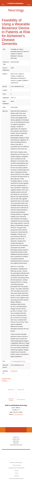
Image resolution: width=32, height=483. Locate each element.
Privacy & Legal (16, 465)
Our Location (2, 429)
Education (16, 441)
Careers (16, 470)
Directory (16, 476)
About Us (16, 437)
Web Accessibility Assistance (16, 478)
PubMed (4, 381)
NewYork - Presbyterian (16, 456)
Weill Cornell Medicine (16, 452)
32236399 (14, 371)
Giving (16, 473)
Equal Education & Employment (16, 468)
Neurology (16, 10)
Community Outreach (16, 445)
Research (16, 443)
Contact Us (29, 429)
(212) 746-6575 (18, 414)
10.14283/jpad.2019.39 (18, 361)
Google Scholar (6, 378)
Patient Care (16, 439)
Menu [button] (3, 4)
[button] (29, 3)
